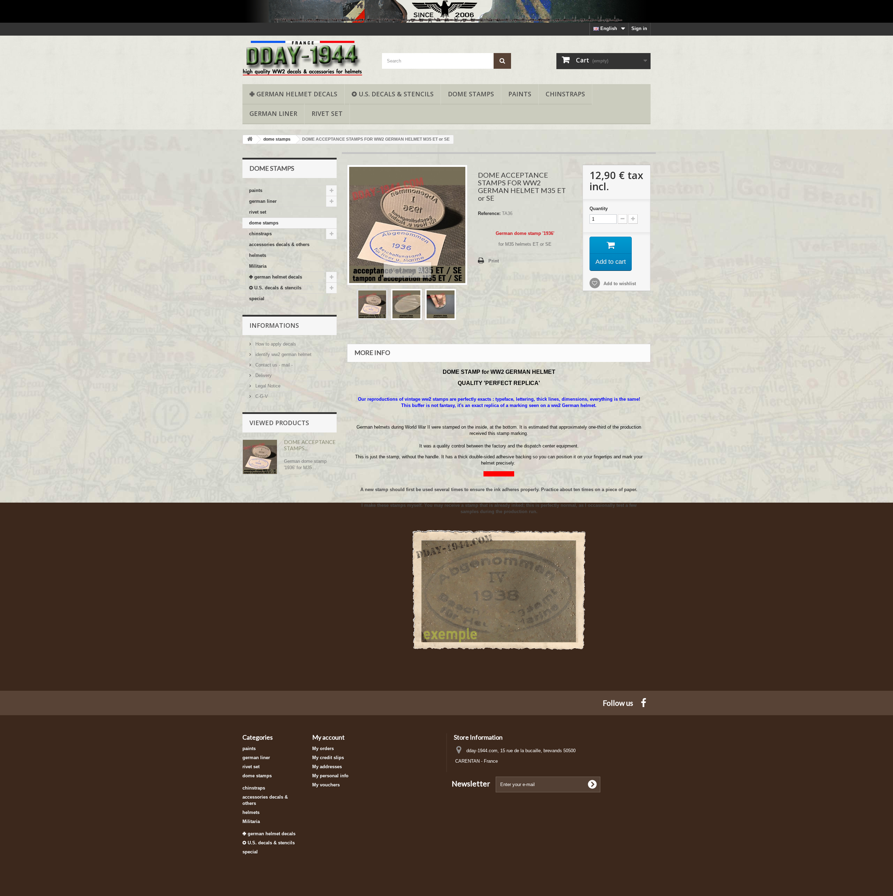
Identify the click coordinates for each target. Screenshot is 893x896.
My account (328, 737)
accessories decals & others (279, 244)
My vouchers (326, 784)
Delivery (263, 375)
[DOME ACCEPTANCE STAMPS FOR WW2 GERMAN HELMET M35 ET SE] (372, 304)
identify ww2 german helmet (283, 354)
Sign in (639, 28)
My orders (323, 748)
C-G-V (261, 396)
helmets (257, 255)
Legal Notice (267, 385)
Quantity (599, 208)
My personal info (330, 775)
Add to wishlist (619, 283)
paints (519, 94)
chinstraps (565, 94)
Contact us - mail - (273, 365)
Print (493, 261)
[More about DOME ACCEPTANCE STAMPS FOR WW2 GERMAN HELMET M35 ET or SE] (259, 456)
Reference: (489, 213)
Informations (274, 325)
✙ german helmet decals (293, 94)
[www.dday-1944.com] (307, 58)
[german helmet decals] (446, 11)
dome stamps (471, 94)
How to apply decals (275, 344)
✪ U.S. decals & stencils (393, 94)
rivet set (327, 113)
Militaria (258, 266)
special (256, 298)
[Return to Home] (249, 139)
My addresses (327, 766)
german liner (273, 113)
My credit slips (328, 757)
